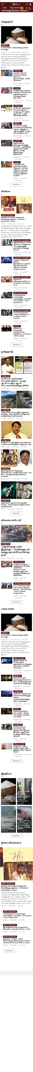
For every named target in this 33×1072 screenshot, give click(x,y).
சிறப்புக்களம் (15, 8)
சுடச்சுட (4, 8)
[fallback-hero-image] (16, 35)
